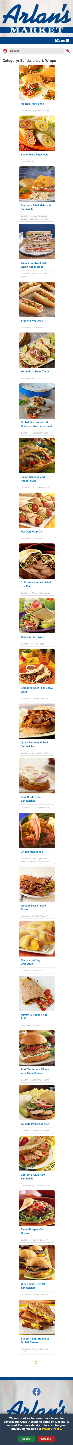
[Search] (68, 51)
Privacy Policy (51, 1429)
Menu (60, 40)
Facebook (36, 1392)
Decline (46, 1438)
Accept (26, 1438)
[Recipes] (5, 51)
